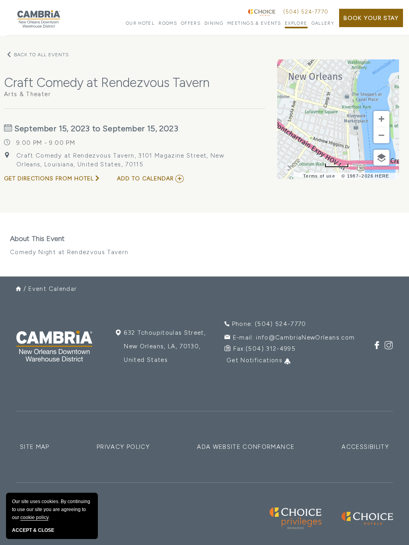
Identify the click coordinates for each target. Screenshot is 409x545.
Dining (213, 23)
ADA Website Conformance (245, 446)
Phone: (269, 324)
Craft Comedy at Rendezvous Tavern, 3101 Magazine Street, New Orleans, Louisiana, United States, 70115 (120, 160)
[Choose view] (381, 158)
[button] (371, 18)
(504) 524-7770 (305, 12)
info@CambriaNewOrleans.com (305, 337)
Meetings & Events (254, 23)
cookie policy (34, 517)
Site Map (35, 446)
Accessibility (365, 446)
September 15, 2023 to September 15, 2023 (95, 128)
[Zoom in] (381, 119)
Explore (296, 23)
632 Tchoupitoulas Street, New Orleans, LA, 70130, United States (165, 346)
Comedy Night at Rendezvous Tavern (69, 245)
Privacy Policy (123, 446)
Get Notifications (255, 360)
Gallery (323, 23)
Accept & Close (33, 530)
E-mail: (294, 337)
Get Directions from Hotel (49, 178)
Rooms (168, 23)
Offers (191, 23)
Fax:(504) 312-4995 (264, 348)
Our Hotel (140, 23)
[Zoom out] (381, 135)
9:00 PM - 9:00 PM (45, 142)
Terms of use (319, 176)
